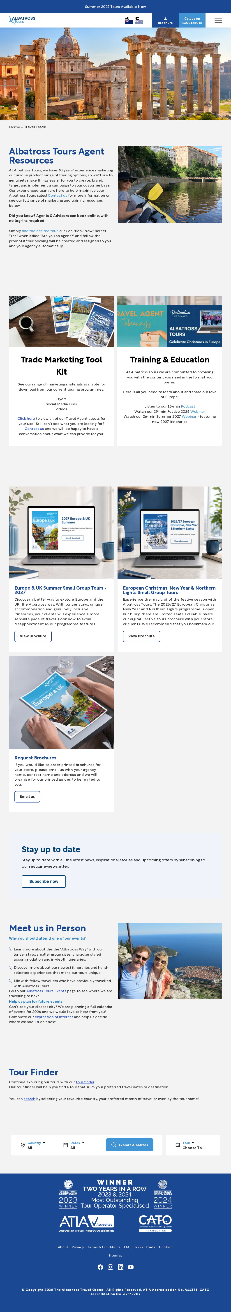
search (29, 1098)
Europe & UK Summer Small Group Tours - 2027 (60, 589)
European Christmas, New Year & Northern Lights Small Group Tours (169, 589)
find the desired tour (40, 230)
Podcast (188, 406)
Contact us (57, 195)
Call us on (192, 18)
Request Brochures (35, 757)
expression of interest (54, 1016)
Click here (26, 418)
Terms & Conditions (103, 1246)
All (30, 1148)
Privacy (78, 1246)
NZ (137, 18)
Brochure (165, 22)
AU (127, 18)
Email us (27, 796)
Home (14, 126)
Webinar (197, 411)
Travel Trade (145, 1246)
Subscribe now (43, 881)
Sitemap (116, 1255)
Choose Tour (194, 1148)
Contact (166, 1246)
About (63, 1246)
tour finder (85, 1081)
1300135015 (192, 22)
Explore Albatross (133, 1144)
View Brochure (33, 636)
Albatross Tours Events (46, 990)
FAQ (127, 1246)
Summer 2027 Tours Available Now (115, 6)
